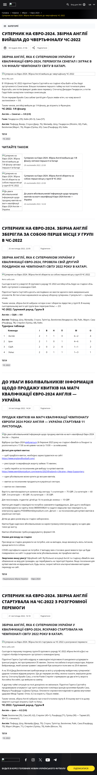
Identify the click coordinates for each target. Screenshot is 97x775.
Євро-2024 (34, 13)
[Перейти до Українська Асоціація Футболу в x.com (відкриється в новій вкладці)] (40, 759)
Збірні (24, 13)
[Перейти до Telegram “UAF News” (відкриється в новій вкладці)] (55, 759)
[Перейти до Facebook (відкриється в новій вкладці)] (26, 759)
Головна (5, 13)
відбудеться (31, 442)
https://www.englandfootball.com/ (18, 458)
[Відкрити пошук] (67, 4)
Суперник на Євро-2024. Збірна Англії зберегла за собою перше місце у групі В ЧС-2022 (47, 234)
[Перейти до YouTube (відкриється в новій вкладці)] (48, 759)
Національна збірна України (15, 579)
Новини (15, 13)
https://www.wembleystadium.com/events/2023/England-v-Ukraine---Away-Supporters (43, 471)
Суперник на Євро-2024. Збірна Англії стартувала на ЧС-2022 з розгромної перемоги (44, 601)
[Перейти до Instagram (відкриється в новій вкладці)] (33, 759)
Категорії (13, 26)
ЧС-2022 (6, 139)
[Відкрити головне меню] (5, 5)
